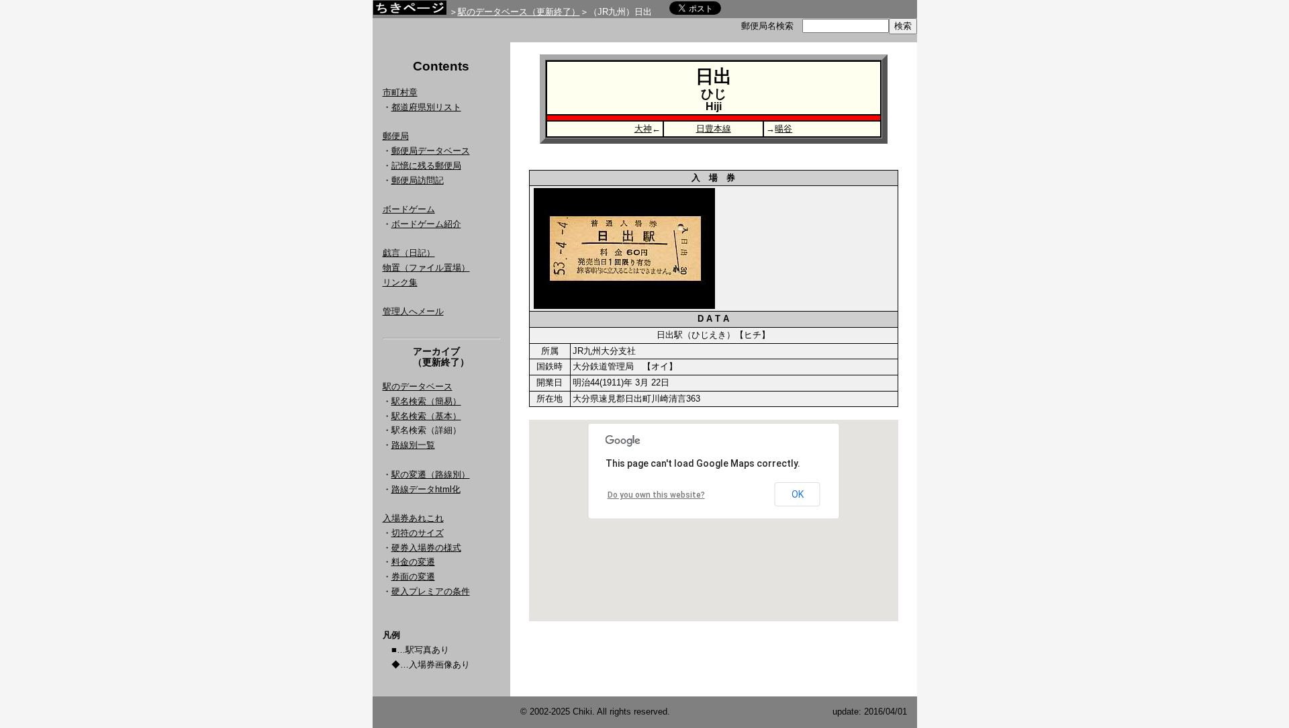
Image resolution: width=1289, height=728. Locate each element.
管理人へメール (413, 311)
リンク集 (400, 282)
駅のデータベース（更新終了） (519, 12)
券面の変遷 (413, 577)
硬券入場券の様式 (426, 548)
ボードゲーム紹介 (426, 224)
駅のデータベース (417, 386)
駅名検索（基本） (426, 416)
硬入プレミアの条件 (430, 591)
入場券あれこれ (413, 518)
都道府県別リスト (426, 107)
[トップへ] (409, 11)
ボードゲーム (409, 209)
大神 (643, 129)
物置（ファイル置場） (426, 268)
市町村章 (400, 92)
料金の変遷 (413, 562)
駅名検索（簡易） (426, 401)
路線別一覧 (413, 445)
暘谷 (783, 129)
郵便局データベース (430, 151)
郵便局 (396, 136)
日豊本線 (713, 129)
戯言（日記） (409, 253)
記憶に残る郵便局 (426, 166)
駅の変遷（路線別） (430, 474)
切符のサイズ (417, 533)
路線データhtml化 (426, 489)
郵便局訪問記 (417, 180)
